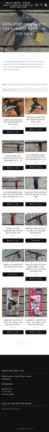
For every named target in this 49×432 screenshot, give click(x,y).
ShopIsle (18, 428)
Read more (36, 240)
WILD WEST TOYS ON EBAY (11, 409)
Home (4, 84)
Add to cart (14, 132)
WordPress (30, 428)
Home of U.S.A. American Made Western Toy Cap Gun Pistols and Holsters (18, 6)
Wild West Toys (18, 3)
